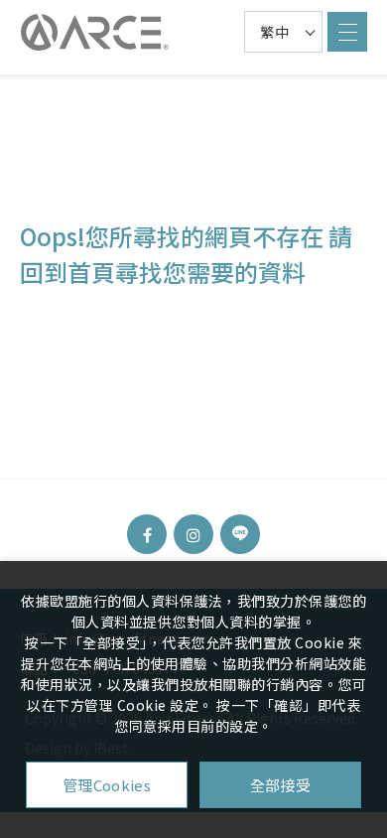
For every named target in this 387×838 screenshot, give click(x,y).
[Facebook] (147, 534)
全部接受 (280, 784)
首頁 (91, 271)
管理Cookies (107, 784)
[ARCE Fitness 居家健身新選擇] (94, 32)
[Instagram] (193, 534)
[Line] (240, 534)
